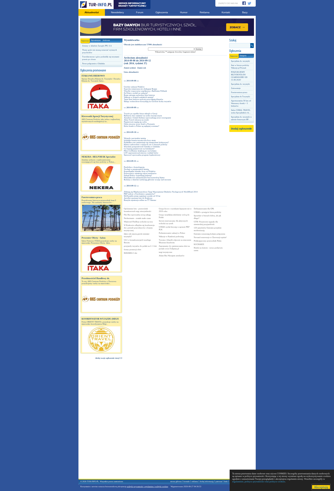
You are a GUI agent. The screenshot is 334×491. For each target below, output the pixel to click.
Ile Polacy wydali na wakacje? (136, 93)
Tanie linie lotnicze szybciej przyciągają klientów (143, 99)
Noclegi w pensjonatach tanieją (136, 169)
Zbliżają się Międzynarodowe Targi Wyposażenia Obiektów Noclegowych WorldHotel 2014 (161, 192)
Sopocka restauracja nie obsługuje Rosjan (140, 89)
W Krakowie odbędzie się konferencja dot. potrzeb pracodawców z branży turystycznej (139, 227)
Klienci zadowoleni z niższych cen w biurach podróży (145, 144)
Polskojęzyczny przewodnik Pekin (207, 241)
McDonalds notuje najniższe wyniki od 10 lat (142, 196)
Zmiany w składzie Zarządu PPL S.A (97, 46)
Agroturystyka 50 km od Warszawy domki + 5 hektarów (241, 103)
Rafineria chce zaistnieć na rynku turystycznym (143, 116)
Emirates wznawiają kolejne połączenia (209, 234)
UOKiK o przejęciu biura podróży (207, 212)
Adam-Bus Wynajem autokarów (171, 256)
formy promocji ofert (132, 249)
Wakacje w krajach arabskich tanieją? (139, 97)
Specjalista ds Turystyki (240, 96)
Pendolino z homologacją (134, 167)
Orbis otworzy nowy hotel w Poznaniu (139, 124)
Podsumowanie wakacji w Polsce (172, 233)
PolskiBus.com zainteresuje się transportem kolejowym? (146, 142)
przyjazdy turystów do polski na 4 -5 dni (140, 246)
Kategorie (243, 56)
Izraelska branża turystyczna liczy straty (140, 140)
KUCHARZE (199, 244)
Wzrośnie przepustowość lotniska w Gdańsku (142, 147)
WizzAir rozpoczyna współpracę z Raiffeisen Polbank (145, 91)
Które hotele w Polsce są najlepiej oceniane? (141, 126)
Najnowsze (85, 41)
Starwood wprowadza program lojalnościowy (142, 155)
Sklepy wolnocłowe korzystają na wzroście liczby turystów (147, 101)
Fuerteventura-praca (239, 92)
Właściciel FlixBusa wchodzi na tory (138, 222)
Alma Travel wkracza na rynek (136, 120)
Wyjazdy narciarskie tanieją (135, 138)
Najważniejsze (96, 40)
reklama (195, 481)
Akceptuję (321, 487)
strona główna (176, 481)
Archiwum (106, 40)
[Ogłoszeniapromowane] (101, 70)
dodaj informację (207, 481)
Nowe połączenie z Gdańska (93, 63)
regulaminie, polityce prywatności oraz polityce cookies (258, 481)
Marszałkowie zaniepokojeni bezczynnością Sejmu (144, 177)
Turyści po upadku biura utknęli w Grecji (140, 113)
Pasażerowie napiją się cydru (135, 122)
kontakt (187, 481)
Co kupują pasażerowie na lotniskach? (139, 149)
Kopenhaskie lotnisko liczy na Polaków (140, 171)
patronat (219, 481)
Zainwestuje (236, 88)
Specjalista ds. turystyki (240, 61)
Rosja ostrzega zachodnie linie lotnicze (139, 95)
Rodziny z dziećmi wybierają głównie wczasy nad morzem (147, 180)
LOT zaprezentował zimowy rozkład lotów (141, 153)
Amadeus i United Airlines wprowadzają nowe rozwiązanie (147, 118)
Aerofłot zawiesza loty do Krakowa (138, 198)
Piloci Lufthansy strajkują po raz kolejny (140, 151)
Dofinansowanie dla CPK (204, 209)
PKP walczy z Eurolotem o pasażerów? (139, 194)
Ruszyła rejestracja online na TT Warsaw (140, 200)
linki (226, 481)
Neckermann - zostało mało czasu (137, 218)
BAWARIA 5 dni (130, 253)
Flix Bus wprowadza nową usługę (137, 215)
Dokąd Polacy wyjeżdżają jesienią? (138, 175)
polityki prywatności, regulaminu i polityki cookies (147, 486)
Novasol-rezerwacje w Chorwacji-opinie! (210, 237)
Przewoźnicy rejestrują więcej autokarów (140, 173)
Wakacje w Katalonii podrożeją (171, 236)
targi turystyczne (165, 252)
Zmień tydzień (130, 68)
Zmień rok (141, 68)
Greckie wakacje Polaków (134, 87)
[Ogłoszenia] (241, 51)
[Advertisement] (101, 420)
